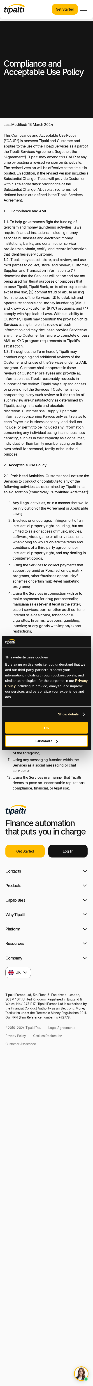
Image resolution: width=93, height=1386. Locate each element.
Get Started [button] (65, 9)
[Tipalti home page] (14, 13)
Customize (43, 741)
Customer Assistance (20, 1044)
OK (46, 728)
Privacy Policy (15, 1036)
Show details (68, 714)
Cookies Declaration (47, 1036)
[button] (83, 9)
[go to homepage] (15, 810)
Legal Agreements (61, 1028)
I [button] (68, 851)
